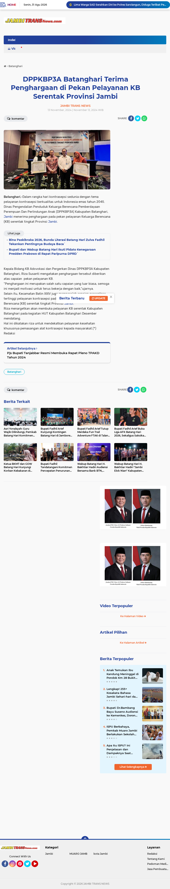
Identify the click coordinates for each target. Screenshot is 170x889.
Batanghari (14, 371)
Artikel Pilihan (113, 632)
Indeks (13, 40)
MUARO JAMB (78, 853)
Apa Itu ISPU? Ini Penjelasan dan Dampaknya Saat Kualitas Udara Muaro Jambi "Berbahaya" (122, 749)
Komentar (17, 118)
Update (99, 298)
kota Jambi (101, 853)
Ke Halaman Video (132, 616)
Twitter (29, 869)
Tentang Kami (156, 858)
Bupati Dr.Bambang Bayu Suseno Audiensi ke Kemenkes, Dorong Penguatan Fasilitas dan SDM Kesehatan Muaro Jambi (122, 711)
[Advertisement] (133, 804)
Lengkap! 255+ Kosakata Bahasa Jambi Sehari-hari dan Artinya (122, 692)
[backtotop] (85, 839)
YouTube (38, 869)
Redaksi (152, 853)
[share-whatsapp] (144, 118)
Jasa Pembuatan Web (158, 869)
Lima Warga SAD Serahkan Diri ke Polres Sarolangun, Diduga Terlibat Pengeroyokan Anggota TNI (120, 4)
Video (15, 48)
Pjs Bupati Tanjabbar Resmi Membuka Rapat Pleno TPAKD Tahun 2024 (53, 355)
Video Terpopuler (116, 606)
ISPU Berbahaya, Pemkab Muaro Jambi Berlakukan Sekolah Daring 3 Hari (122, 730)
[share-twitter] (138, 118)
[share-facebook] (131, 118)
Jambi (8, 217)
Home (11, 5)
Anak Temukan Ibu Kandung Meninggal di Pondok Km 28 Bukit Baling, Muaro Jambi (123, 674)
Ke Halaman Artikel (132, 642)
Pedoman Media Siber (158, 863)
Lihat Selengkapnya (132, 766)
